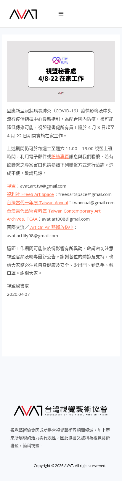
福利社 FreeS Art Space (30, 194)
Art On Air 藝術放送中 (51, 227)
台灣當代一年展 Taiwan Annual (37, 202)
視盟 (11, 186)
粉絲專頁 (60, 156)
